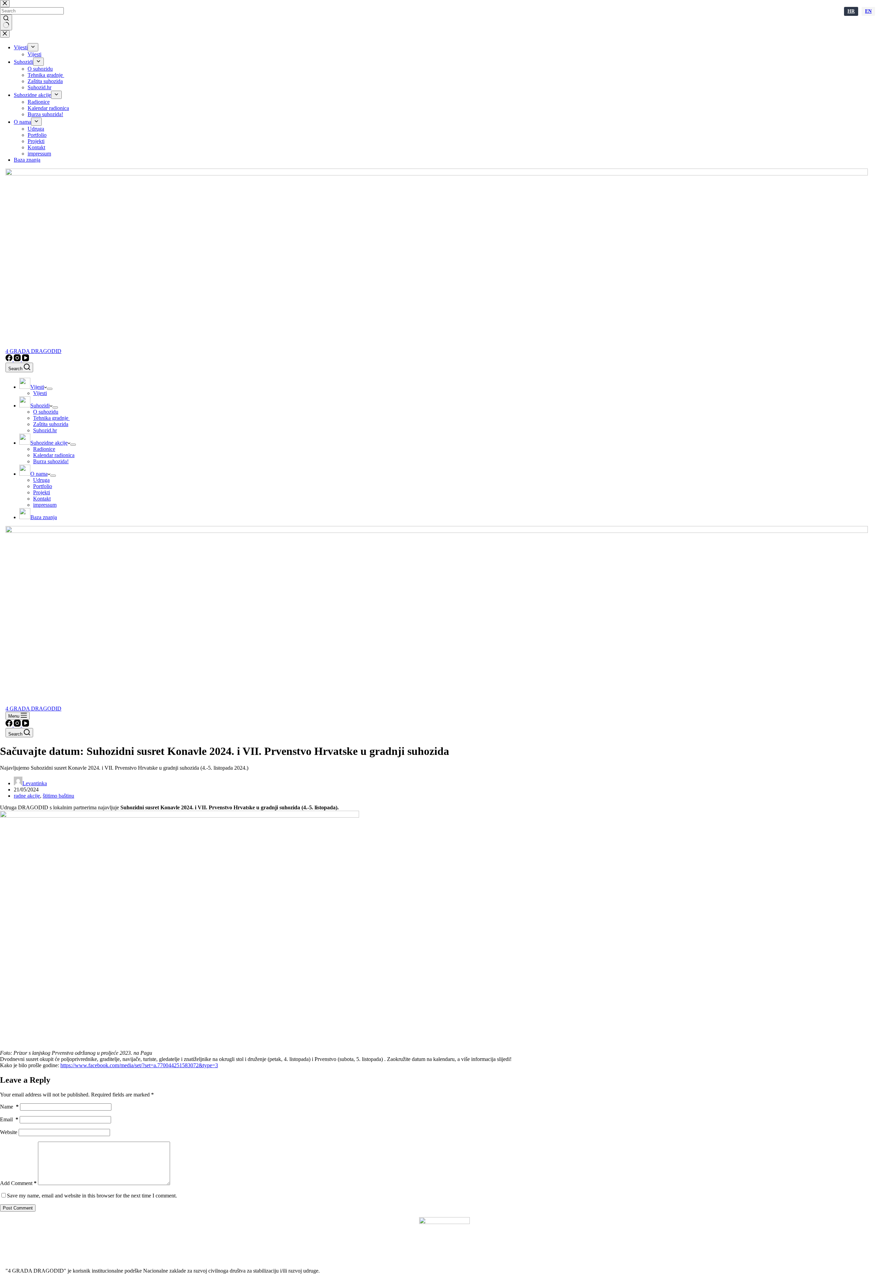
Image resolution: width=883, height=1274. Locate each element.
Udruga (41, 480)
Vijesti (40, 393)
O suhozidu (45, 412)
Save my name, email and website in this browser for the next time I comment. (92, 1196)
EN (868, 11)
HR (851, 11)
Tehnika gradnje (51, 418)
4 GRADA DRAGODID (33, 351)
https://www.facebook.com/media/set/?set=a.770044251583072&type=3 (139, 1065)
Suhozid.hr (45, 430)
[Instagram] (18, 359)
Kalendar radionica (54, 455)
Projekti (41, 492)
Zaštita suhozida (50, 424)
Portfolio (42, 486)
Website (8, 1132)
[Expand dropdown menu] (49, 389)
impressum (45, 505)
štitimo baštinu (58, 796)
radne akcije (27, 796)
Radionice (44, 449)
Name (9, 1107)
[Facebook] (10, 359)
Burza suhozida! (51, 461)
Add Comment (18, 1183)
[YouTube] (25, 359)
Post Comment (18, 1208)
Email (9, 1119)
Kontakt (42, 499)
